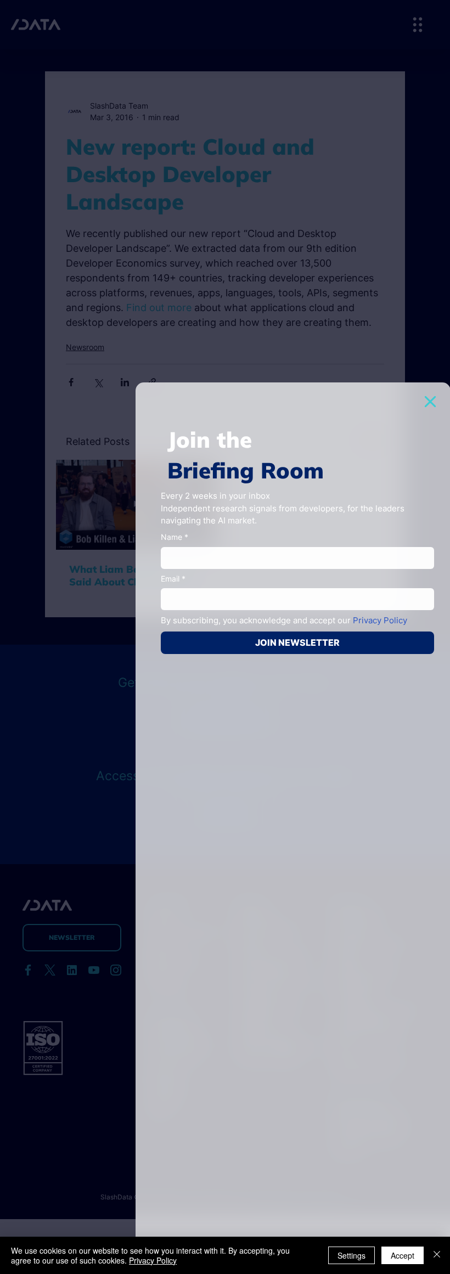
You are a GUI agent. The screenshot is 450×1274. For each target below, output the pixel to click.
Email (173, 578)
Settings (351, 1255)
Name (174, 537)
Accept (402, 1255)
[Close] (436, 1255)
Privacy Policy (153, 1260)
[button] (430, 401)
